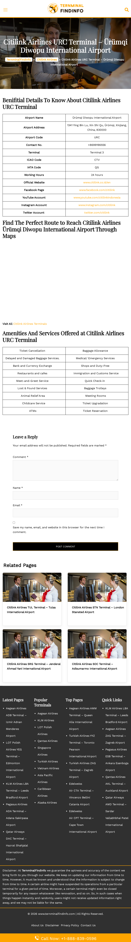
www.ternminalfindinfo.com (56, 913)
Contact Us (88, 925)
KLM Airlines (46, 720)
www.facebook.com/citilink (97, 190)
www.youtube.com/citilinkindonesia (97, 197)
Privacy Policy (70, 925)
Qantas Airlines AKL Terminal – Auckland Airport (116, 783)
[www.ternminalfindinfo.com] (65, 8)
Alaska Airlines (47, 802)
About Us (37, 925)
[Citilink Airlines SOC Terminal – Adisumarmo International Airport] (97, 643)
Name (18, 487)
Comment (20, 457)
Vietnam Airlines (48, 768)
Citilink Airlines (47, 59)
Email (17, 505)
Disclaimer (52, 925)
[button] (127, 8)
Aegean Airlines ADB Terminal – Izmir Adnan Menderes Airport (16, 722)
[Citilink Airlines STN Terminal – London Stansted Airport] (97, 587)
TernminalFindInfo (19, 59)
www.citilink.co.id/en (97, 182)
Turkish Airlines (48, 761)
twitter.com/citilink (97, 212)
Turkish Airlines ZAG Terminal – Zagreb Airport (82, 770)
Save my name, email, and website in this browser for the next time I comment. (58, 530)
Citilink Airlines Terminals (30, 323)
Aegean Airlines (48, 713)
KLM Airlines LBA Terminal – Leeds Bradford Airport (17, 790)
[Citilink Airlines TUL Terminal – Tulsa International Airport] (32, 587)
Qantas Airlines (47, 741)
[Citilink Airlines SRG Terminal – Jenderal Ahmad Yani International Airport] (32, 643)
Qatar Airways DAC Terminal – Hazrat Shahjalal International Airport (17, 845)
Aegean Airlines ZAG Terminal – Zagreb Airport (115, 735)
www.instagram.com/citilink (96, 205)
